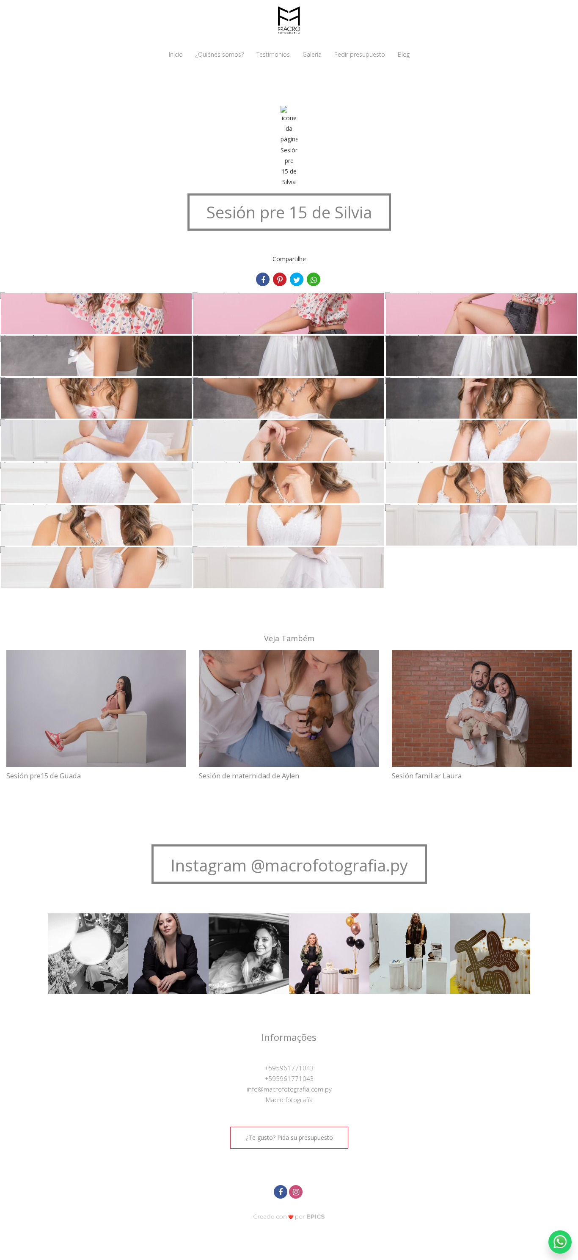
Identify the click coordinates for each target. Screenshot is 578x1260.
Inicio (176, 54)
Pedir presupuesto (359, 54)
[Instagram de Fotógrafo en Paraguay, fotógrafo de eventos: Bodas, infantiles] (296, 1191)
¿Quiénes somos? (219, 54)
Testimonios (273, 54)
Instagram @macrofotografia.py (289, 865)
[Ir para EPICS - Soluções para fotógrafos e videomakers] (289, 1216)
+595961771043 (289, 1068)
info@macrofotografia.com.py (289, 1089)
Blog (404, 54)
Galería (312, 54)
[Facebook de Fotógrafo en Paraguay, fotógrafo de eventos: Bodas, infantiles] (281, 1191)
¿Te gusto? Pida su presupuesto (289, 1137)
